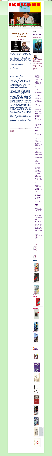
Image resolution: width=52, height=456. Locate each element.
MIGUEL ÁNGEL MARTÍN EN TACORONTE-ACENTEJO (38, 186)
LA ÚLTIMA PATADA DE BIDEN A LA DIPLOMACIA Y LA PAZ (38, 170)
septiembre (36, 237)
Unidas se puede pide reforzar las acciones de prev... (38, 188)
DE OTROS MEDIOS (33, 26)
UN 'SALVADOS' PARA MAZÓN (38, 183)
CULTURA (29, 26)
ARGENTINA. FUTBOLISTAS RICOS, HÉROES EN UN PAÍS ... (38, 163)
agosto (35, 238)
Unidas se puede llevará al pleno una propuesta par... (38, 88)
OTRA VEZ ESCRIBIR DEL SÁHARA (38, 200)
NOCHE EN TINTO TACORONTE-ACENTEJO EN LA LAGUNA (38, 111)
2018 (34, 250)
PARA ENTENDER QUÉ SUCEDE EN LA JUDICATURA (38, 85)
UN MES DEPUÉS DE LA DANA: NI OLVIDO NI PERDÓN (38, 79)
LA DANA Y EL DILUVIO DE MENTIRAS (37, 168)
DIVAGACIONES (36, 205)
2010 (34, 257)
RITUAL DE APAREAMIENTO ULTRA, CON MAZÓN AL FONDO (38, 171)
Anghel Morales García (36, 58)
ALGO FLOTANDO (36, 234)
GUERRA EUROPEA (37, 75)
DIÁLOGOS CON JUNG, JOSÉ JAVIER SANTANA (38, 105)
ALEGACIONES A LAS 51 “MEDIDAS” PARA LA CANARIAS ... (38, 230)
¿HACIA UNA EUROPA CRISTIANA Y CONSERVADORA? (38, 138)
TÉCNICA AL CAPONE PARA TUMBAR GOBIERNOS (38, 98)
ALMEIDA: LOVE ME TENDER (38, 147)
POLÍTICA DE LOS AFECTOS (38, 83)
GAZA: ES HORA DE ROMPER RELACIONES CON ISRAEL (38, 124)
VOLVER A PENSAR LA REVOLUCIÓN (37, 127)
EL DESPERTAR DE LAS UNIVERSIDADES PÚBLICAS (38, 194)
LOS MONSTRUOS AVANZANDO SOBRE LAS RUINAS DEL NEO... (38, 154)
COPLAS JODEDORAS (12, 26)
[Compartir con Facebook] (27, 128)
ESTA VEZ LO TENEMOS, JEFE (38, 76)
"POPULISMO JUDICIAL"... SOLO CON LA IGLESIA (38, 221)
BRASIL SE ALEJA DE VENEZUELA (38, 235)
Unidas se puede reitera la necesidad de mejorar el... (38, 143)
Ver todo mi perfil (35, 69)
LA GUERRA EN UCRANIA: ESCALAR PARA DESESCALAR (38, 148)
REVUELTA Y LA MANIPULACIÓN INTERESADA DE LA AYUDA (38, 227)
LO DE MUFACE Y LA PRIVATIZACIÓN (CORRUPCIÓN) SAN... (38, 126)
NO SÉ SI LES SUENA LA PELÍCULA (38, 224)
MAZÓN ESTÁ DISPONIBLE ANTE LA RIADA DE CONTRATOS (38, 178)
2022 (34, 246)
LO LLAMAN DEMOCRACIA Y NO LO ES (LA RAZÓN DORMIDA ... (38, 189)
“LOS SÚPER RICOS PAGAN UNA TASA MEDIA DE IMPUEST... (38, 157)
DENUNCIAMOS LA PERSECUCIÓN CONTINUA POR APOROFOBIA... (38, 152)
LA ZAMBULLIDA (36, 156)
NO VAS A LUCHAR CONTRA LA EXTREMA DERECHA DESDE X (38, 197)
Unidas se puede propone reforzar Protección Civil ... (38, 228)
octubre (35, 236)
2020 (34, 248)
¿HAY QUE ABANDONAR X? (38, 208)
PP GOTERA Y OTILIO (37, 233)
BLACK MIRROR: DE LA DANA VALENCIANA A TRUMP (38, 77)
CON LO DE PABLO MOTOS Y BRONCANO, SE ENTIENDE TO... (38, 131)
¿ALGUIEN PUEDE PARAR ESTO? (38, 209)
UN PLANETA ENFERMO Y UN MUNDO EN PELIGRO (38, 95)
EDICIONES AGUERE (18, 26)
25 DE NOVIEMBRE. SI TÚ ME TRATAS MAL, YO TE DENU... (38, 119)
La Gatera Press (36, 347)
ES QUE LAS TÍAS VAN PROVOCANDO (37, 130)
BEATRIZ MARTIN (36, 349)
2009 (34, 258)
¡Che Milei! (36, 96)
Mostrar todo (41, 350)
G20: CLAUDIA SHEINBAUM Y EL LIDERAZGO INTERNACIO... (38, 167)
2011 (34, 256)
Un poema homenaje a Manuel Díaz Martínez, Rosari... (38, 214)
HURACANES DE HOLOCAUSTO (38, 144)
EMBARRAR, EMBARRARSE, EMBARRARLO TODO (38, 195)
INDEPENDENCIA (39, 26)
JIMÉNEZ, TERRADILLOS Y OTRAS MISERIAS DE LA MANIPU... (38, 179)
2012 (34, 255)
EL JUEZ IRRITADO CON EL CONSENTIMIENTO (37, 97)
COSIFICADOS (36, 198)
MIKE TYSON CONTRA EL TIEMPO (38, 164)
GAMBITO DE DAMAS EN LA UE (38, 132)
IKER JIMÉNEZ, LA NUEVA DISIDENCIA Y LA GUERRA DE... (38, 161)
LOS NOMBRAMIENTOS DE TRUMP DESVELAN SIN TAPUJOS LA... (38, 173)
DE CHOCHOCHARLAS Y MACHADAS (37, 145)
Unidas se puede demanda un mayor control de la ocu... (38, 176)
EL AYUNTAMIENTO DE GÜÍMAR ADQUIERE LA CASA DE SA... (38, 134)
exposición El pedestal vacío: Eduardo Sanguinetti (38, 185)
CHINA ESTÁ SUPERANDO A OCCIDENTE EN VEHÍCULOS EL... (38, 110)
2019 (34, 249)
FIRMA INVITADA (24, 26)
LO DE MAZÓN (36, 133)
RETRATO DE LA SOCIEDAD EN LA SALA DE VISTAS (38, 100)
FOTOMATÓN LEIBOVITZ (37, 84)
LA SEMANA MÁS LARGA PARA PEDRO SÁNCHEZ (38, 89)
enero (35, 244)
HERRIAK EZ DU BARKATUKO (38, 82)
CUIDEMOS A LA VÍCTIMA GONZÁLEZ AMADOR (37, 108)
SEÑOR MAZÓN (36, 220)
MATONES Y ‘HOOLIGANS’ (37, 192)
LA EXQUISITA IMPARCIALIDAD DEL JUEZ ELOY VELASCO (38, 107)
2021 (34, 247)
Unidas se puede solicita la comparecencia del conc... (38, 116)
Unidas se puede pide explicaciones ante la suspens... (38, 160)
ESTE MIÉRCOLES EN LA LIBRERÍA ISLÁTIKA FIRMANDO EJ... (38, 115)
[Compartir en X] (26, 128)
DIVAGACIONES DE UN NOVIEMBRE (37, 81)
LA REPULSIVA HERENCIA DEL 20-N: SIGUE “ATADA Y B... (38, 155)
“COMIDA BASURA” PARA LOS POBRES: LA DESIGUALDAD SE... (38, 216)
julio (35, 239)
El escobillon (35, 348)
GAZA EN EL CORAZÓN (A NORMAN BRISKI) (37, 206)
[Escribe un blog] (25, 128)
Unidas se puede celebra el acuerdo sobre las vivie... (38, 151)
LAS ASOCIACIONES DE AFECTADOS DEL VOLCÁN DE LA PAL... (38, 113)
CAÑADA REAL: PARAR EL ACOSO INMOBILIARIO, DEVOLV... (38, 101)
